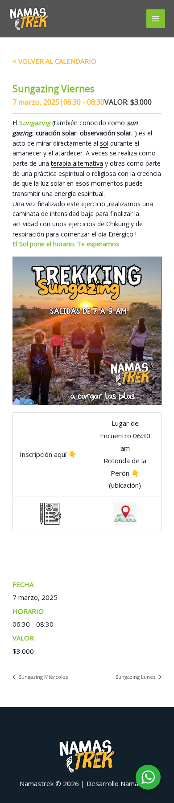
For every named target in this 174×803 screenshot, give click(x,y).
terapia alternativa (77, 163)
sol (104, 143)
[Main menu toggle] (156, 19)
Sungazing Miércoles (42, 676)
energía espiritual (79, 193)
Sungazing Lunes (136, 676)
